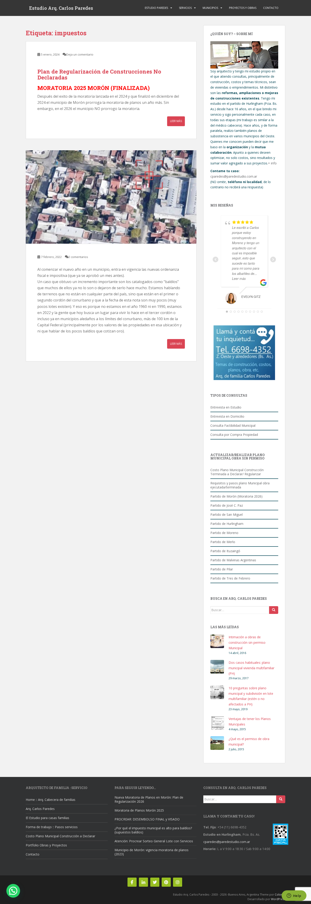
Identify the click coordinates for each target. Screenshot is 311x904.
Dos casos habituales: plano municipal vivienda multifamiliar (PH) (251, 668)
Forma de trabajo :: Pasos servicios (52, 827)
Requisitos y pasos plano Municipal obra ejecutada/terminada (240, 485)
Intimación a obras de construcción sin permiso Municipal (247, 642)
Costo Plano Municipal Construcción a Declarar (60, 836)
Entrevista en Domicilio (227, 416)
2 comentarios (78, 257)
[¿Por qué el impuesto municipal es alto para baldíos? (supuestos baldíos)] (111, 197)
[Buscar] (273, 610)
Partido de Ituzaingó (225, 551)
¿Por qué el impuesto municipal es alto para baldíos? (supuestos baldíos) (153, 830)
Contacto (270, 8)
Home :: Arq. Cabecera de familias (50, 799)
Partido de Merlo (222, 542)
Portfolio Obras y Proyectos (46, 845)
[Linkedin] (143, 882)
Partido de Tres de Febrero (230, 578)
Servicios (185, 8)
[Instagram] (177, 882)
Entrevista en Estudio (225, 407)
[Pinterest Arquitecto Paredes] (166, 882)
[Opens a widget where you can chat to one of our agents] (293, 896)
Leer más (176, 121)
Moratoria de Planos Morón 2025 (139, 810)
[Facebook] (132, 882)
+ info (272, 163)
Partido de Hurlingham (226, 523)
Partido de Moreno (224, 533)
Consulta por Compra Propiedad (234, 434)
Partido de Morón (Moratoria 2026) (236, 496)
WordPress (278, 899)
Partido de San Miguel (226, 514)
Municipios (210, 8)
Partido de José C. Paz (226, 505)
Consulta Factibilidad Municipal (232, 425)
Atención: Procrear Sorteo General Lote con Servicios (154, 841)
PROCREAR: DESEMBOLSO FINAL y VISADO (147, 819)
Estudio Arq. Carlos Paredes (61, 8)
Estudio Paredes (156, 8)
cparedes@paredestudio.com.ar (233, 176)
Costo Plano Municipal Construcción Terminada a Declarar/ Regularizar (237, 472)
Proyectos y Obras (242, 8)
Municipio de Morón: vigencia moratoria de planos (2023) (152, 852)
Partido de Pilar (221, 569)
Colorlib (280, 894)
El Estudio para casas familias (47, 818)
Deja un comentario (79, 54)
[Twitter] (154, 882)
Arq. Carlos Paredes (40, 809)
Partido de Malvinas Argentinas (233, 560)
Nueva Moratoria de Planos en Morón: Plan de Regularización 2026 (149, 799)
